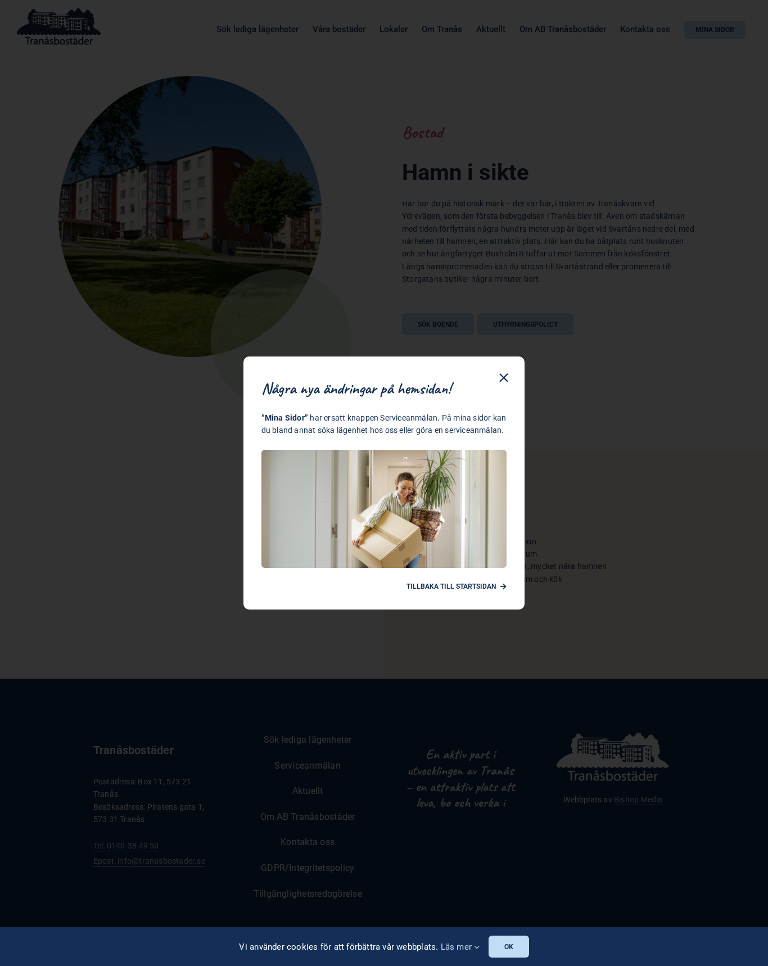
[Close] (503, 378)
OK (508, 947)
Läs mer (458, 947)
